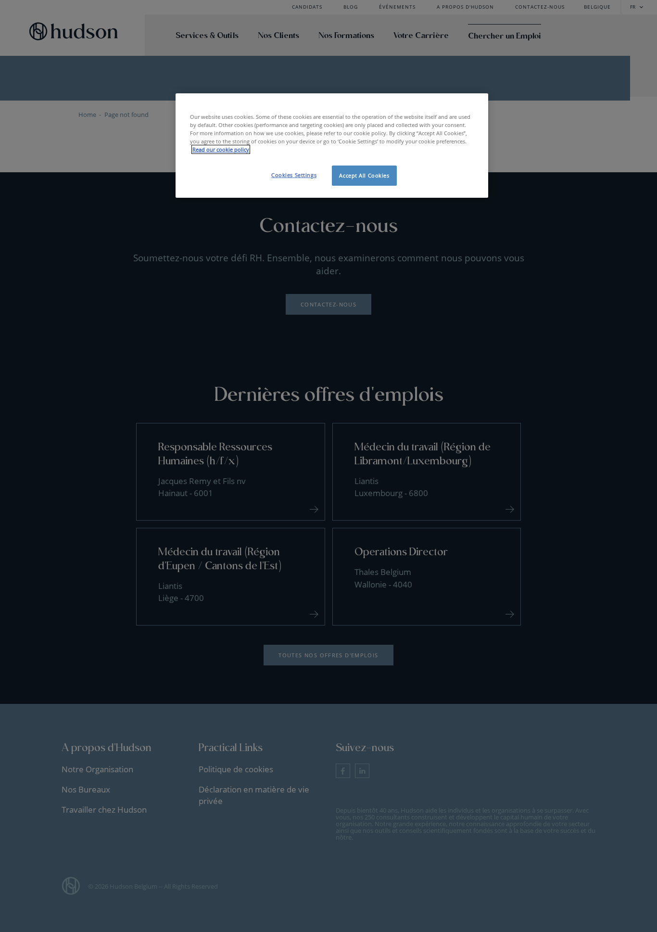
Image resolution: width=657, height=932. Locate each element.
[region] (332, 145)
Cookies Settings (293, 175)
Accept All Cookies (364, 175)
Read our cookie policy (220, 149)
